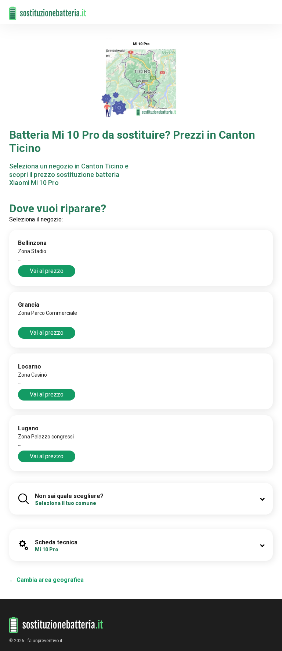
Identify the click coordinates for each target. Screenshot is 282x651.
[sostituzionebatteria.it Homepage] (56, 625)
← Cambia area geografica (46, 579)
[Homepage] (47, 9)
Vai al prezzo (47, 270)
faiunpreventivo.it (45, 640)
